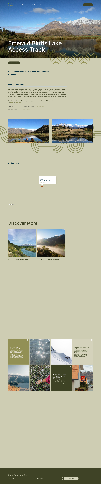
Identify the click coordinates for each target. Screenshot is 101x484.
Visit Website (14, 63)
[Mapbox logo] (11, 204)
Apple (11, 102)
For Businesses (45, 5)
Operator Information (17, 84)
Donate (88, 5)
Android (18, 102)
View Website (26, 109)
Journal (55, 5)
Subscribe (71, 478)
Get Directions (40, 106)
